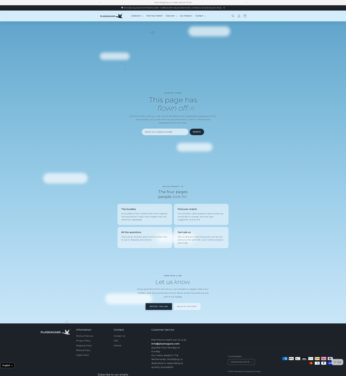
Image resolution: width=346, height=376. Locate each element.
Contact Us (119, 336)
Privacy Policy (83, 341)
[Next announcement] (246, 2)
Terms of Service (84, 336)
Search (197, 132)
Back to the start (187, 306)
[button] (137, 16)
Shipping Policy (84, 345)
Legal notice (82, 355)
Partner (118, 345)
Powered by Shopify (253, 371)
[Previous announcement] (100, 2)
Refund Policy (83, 350)
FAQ (116, 341)
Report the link (159, 306)
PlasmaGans (239, 371)
